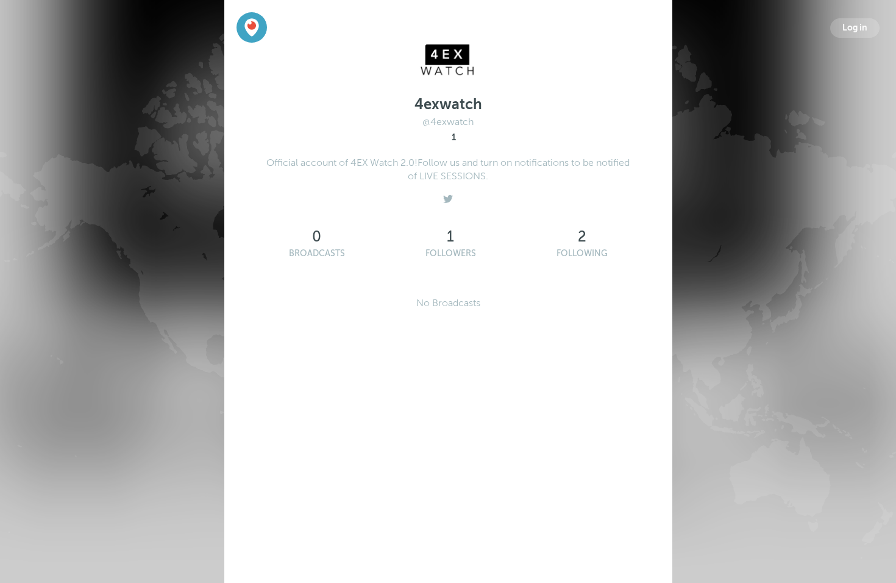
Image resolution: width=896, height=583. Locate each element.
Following (582, 253)
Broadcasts (317, 253)
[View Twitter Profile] (448, 195)
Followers (450, 253)
